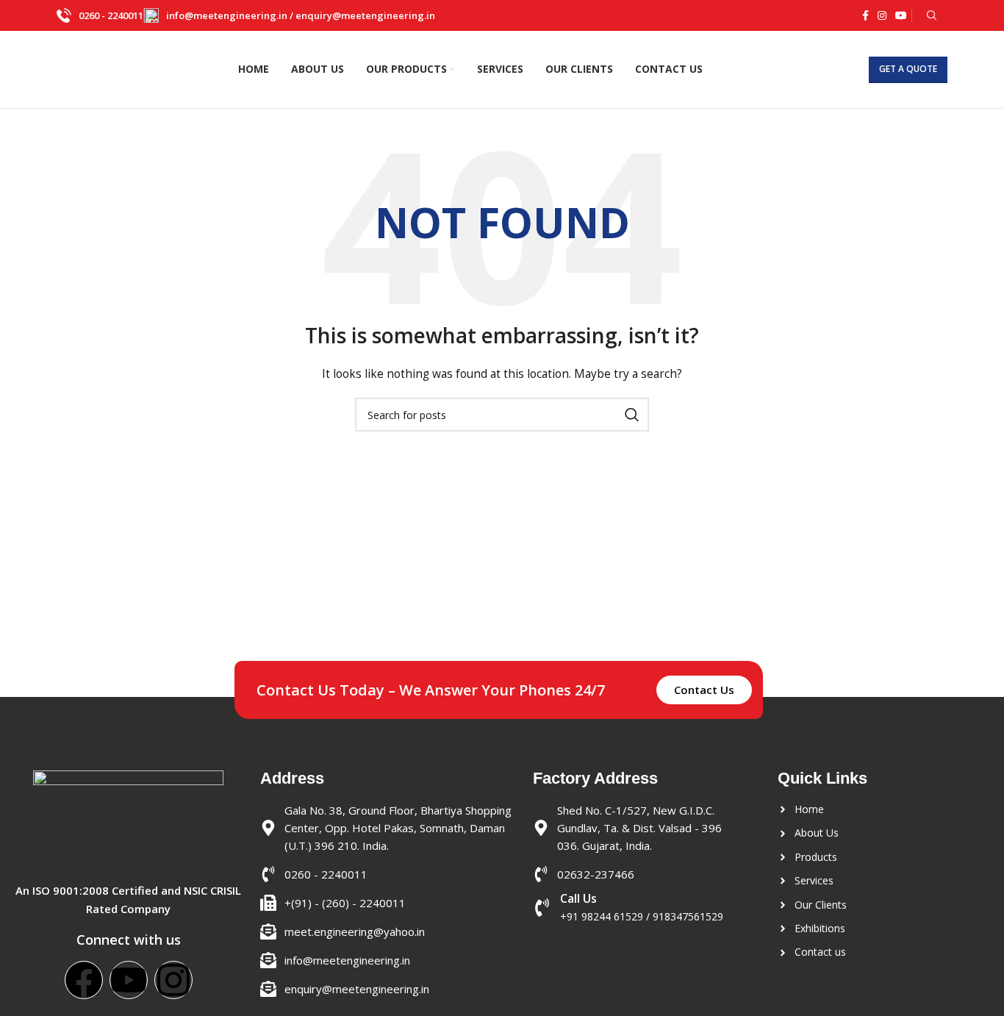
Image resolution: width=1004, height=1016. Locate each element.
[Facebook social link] (865, 16)
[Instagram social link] (882, 16)
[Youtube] (129, 980)
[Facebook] (84, 980)
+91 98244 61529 (601, 916)
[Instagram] (173, 980)
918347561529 (688, 916)
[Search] (929, 15)
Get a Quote (908, 68)
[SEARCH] (632, 415)
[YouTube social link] (901, 16)
